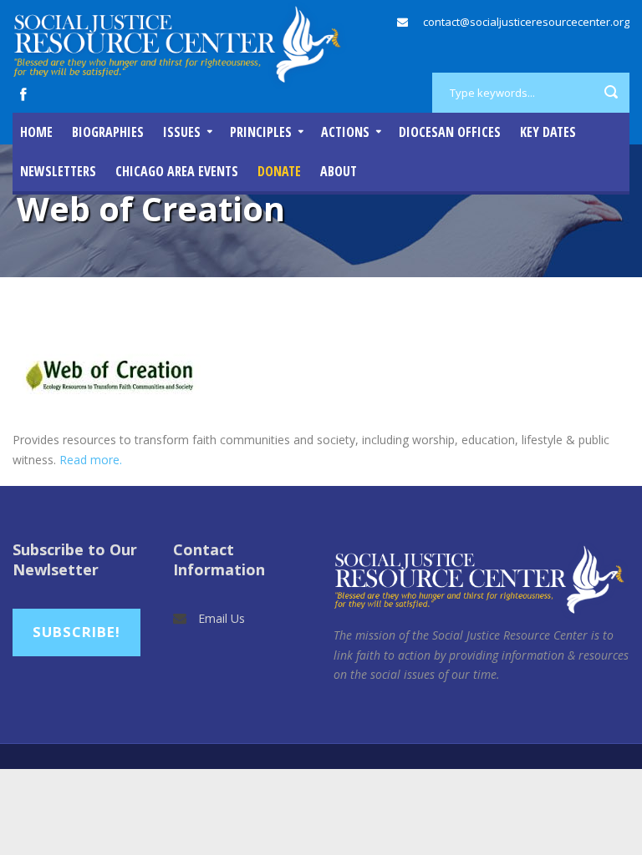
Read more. (90, 460)
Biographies (108, 132)
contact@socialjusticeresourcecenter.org (526, 21)
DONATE (279, 171)
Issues (182, 132)
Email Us (221, 618)
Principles (261, 132)
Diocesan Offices (450, 132)
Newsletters (58, 171)
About (338, 171)
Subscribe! (76, 631)
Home (36, 132)
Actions (345, 132)
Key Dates (548, 132)
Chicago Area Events (176, 171)
